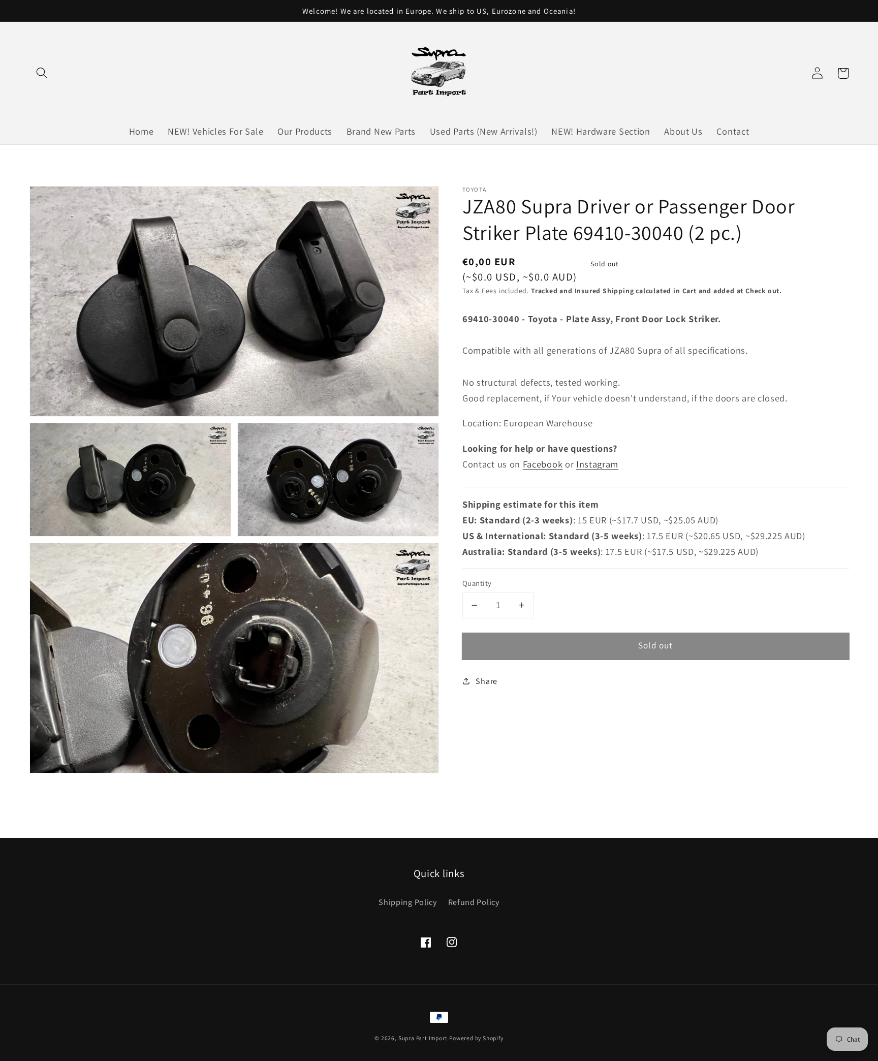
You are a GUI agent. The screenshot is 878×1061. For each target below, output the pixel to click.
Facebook (543, 464)
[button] (42, 73)
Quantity (477, 583)
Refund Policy (473, 902)
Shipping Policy (407, 902)
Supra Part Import (423, 1038)
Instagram (597, 464)
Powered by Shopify (476, 1038)
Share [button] (486, 681)
